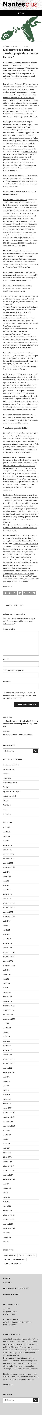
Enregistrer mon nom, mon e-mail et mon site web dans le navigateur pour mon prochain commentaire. (19, 695)
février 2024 (7, 943)
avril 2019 (6, 1202)
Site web (7, 682)
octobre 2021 (8, 1068)
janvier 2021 (7, 1108)
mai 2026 (6, 836)
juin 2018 (6, 1242)
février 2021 (7, 1104)
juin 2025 (6, 881)
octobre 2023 (8, 961)
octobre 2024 (8, 912)
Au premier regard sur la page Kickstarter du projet (20, 465)
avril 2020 (6, 1148)
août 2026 (6, 827)
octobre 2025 (8, 863)
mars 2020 (7, 1153)
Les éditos (7, 778)
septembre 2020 (9, 1126)
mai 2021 (6, 1090)
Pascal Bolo (31, 1255)
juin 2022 (6, 1032)
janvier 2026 (7, 850)
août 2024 (6, 921)
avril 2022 (6, 1041)
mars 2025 (7, 890)
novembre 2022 (8, 1010)
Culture (5, 801)
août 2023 (6, 970)
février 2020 (7, 1157)
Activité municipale (9, 796)
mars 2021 (7, 1099)
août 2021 (6, 1077)
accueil (6, 1278)
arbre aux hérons (10, 1255)
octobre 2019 (8, 1175)
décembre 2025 (8, 854)
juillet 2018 (7, 1237)
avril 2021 (6, 1095)
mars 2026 (7, 841)
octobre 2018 (8, 1224)
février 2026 (7, 845)
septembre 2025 (9, 868)
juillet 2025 (7, 876)
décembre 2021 (8, 1059)
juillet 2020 (7, 1135)
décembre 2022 (8, 1006)
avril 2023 (6, 988)
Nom (5, 659)
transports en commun (12, 1263)
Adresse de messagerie (13, 670)
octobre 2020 (8, 1121)
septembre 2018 (9, 1228)
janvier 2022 (7, 1055)
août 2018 (6, 1233)
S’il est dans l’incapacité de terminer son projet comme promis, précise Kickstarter (20, 278)
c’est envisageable (10, 441)
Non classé (7, 805)
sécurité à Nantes (19, 1259)
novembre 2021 (8, 1064)
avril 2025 (6, 885)
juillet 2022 (7, 1028)
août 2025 (6, 872)
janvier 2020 (7, 1162)
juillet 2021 (7, 1081)
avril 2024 (6, 934)
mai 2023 (6, 983)
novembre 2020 (8, 1117)
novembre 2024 (8, 908)
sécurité (7, 1259)
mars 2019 (7, 1206)
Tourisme (6, 787)
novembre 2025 (8, 859)
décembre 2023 (8, 952)
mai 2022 (6, 1037)
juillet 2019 (7, 1188)
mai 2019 (6, 1197)
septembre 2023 (9, 966)
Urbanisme (7, 814)
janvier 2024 (7, 948)
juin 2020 (6, 1139)
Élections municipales (11, 765)
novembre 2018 (8, 1220)
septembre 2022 (9, 1019)
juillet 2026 (7, 832)
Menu (22, 13)
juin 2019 (6, 1193)
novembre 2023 (8, 957)
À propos (7, 1283)
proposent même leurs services (15, 444)
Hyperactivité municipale (11, 792)
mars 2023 (7, 992)
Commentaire (9, 629)
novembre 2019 (8, 1171)
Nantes (21, 1255)
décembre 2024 (8, 903)
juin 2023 (6, 979)
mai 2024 (6, 930)
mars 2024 (7, 939)
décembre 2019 (8, 1166)
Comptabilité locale (15, 605)
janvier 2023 (7, 1001)
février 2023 (7, 997)
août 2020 (6, 1130)
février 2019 (7, 1211)
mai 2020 (6, 1144)
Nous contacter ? (11, 1294)
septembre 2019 (9, 1179)
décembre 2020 (8, 1113)
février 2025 (7, 894)
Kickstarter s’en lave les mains (15, 200)
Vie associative (8, 769)
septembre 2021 (9, 1072)
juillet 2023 (7, 975)
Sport (5, 809)
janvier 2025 (7, 899)
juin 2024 (6, 925)
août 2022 (6, 1024)
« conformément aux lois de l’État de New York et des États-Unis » (20, 573)
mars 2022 (7, 1046)
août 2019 (6, 1184)
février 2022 (7, 1050)
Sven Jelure (24, 46)
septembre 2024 (9, 917)
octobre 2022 (8, 1015)
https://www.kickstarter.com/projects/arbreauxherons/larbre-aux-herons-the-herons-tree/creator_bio (20, 527)
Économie (6, 774)
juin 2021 (6, 1086)
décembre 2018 (8, 1215)
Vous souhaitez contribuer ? (16, 1289)
